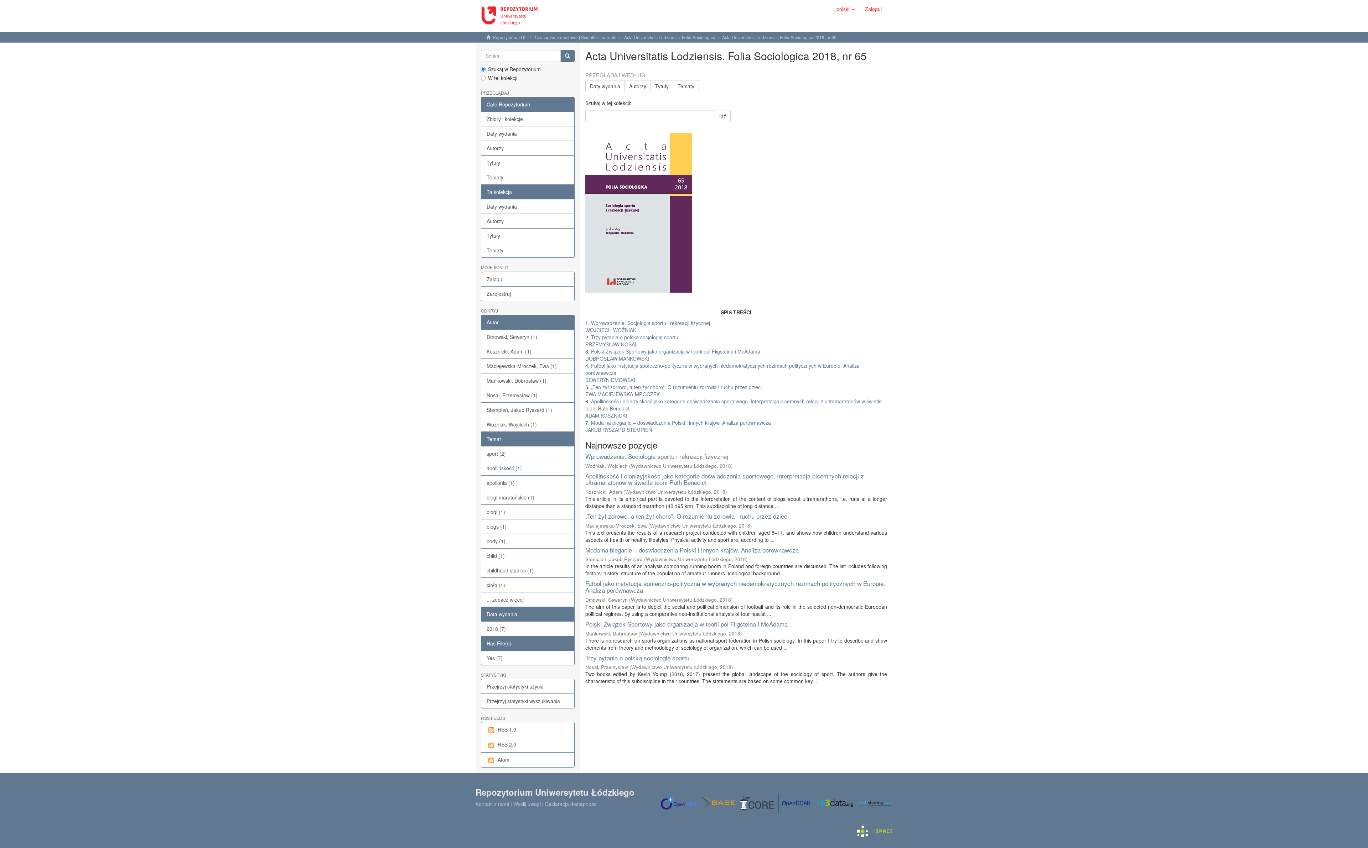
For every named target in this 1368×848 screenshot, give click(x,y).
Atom (503, 759)
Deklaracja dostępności (571, 803)
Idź (722, 116)
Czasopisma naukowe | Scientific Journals (575, 37)
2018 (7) (496, 628)
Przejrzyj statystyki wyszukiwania (523, 701)
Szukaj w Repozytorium (514, 69)
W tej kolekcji (502, 78)
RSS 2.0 (507, 744)
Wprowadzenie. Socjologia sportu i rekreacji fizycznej (656, 456)
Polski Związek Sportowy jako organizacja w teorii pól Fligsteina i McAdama (686, 623)
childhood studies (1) (510, 570)
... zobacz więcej (505, 599)
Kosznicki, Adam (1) (509, 351)
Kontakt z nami (492, 803)
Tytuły (493, 162)
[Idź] (567, 56)
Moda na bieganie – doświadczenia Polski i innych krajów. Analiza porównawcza (692, 549)
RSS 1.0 (507, 729)
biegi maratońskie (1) (510, 497)
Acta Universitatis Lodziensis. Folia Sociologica (669, 37)
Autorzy (495, 148)
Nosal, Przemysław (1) (512, 395)
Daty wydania (502, 133)
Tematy (495, 177)
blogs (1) (497, 526)
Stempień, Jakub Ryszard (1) (519, 409)
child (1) (496, 555)
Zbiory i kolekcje (505, 118)
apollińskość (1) (504, 468)
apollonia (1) (501, 482)
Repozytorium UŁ (510, 37)
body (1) (496, 541)
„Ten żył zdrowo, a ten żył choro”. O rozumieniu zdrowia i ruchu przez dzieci (687, 516)
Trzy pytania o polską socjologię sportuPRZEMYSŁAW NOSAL (631, 341)
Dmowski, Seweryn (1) (512, 336)
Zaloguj (495, 279)
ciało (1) (496, 584)
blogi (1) (496, 511)
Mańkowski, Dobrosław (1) (516, 380)
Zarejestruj (499, 293)
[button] (845, 9)
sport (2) (496, 453)
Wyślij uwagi (527, 803)
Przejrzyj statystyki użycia (515, 686)
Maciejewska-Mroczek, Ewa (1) (522, 366)
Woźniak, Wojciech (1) (512, 424)
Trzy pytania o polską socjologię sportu (637, 657)
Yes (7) (495, 657)
